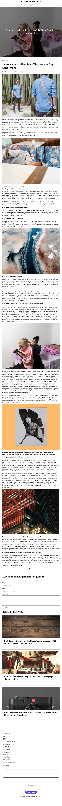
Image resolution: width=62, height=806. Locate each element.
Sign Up (31, 779)
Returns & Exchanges (9, 748)
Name (4, 582)
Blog (7, 60)
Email (4, 588)
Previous (55, 60)
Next (59, 60)
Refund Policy (6, 757)
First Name (6, 765)
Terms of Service (7, 754)
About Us (5, 736)
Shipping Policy (7, 756)
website (40, 568)
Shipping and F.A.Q (8, 744)
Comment (5, 594)
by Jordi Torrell (5, 71)
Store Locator (6, 746)
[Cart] (59, 5)
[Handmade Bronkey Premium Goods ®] (31, 5)
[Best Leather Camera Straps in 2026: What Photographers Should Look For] (31, 662)
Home (3, 60)
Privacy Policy (6, 752)
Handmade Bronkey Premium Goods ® (32, 796)
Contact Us (6, 740)
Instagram (20, 568)
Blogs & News (6, 738)
